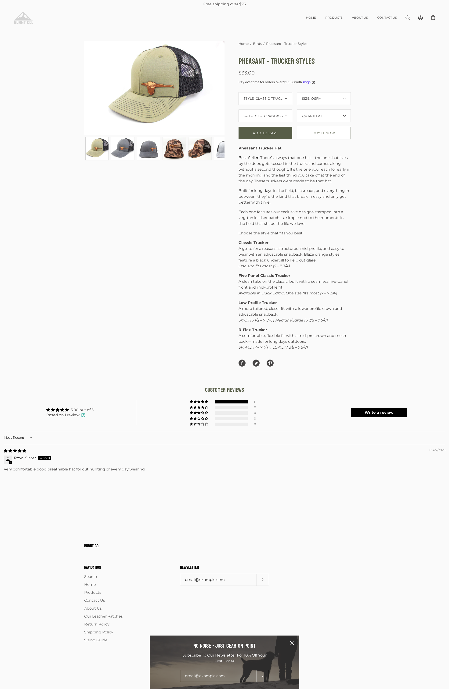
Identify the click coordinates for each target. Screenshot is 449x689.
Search (90, 576)
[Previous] (84, 88)
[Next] (224, 88)
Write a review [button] (379, 412)
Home (311, 17)
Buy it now (324, 133)
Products (334, 17)
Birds (257, 44)
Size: (312, 98)
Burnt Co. (91, 546)
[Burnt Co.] (23, 18)
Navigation (92, 567)
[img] (15, 451)
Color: (263, 116)
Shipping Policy (98, 632)
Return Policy (96, 624)
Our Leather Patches (103, 616)
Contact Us (387, 17)
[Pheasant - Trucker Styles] (97, 148)
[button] (199, 401)
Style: (265, 98)
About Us (360, 17)
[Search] (408, 18)
